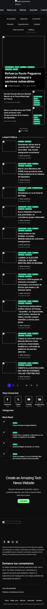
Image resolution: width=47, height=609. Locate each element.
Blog (17, 67)
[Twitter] (18, 402)
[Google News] (39, 402)
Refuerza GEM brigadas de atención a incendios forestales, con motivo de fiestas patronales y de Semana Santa (30, 284)
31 (31, 385)
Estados (31, 67)
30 (26, 385)
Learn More (23, 501)
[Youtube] (29, 402)
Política (8, 69)
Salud (15, 69)
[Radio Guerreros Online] (23, 2)
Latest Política (9, 137)
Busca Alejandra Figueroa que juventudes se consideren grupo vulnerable (31, 214)
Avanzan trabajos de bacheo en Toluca (26, 447)
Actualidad (9, 67)
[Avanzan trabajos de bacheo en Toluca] (6, 446)
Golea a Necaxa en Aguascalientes (25, 425)
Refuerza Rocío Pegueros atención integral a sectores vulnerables (23, 77)
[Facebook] (7, 402)
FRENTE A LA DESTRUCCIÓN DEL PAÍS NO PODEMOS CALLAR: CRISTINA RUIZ (31, 371)
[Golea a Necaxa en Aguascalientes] (6, 424)
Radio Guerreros (15, 86)
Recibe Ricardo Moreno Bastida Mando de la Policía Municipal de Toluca (17, 96)
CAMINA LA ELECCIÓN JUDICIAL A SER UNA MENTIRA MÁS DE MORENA (30, 260)
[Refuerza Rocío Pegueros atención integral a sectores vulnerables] (23, 51)
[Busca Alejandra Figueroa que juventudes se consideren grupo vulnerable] (9, 211)
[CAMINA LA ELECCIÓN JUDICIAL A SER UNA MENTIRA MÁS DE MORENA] (9, 257)
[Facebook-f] (4, 542)
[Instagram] (12, 542)
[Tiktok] (17, 542)
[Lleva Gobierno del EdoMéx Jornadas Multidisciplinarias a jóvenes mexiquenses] (9, 233)
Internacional (37, 188)
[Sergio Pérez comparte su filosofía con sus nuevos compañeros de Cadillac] (6, 435)
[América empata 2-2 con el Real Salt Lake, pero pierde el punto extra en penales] (6, 456)
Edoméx (23, 67)
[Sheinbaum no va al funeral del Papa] (9, 192)
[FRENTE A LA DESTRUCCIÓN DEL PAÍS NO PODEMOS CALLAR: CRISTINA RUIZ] (9, 367)
